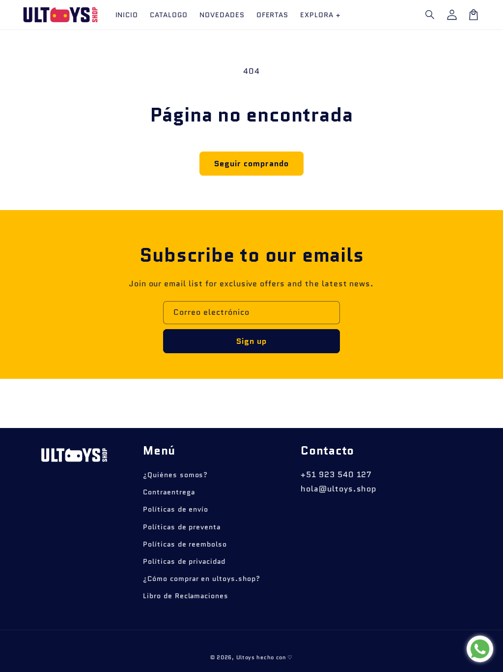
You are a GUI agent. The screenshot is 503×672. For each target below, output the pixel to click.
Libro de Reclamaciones (185, 596)
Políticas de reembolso (185, 544)
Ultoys (245, 657)
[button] (430, 15)
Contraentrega (169, 492)
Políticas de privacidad (184, 561)
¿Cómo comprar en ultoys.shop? (201, 578)
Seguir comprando (251, 163)
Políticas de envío (175, 509)
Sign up (251, 341)
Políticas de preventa (182, 527)
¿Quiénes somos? (175, 475)
